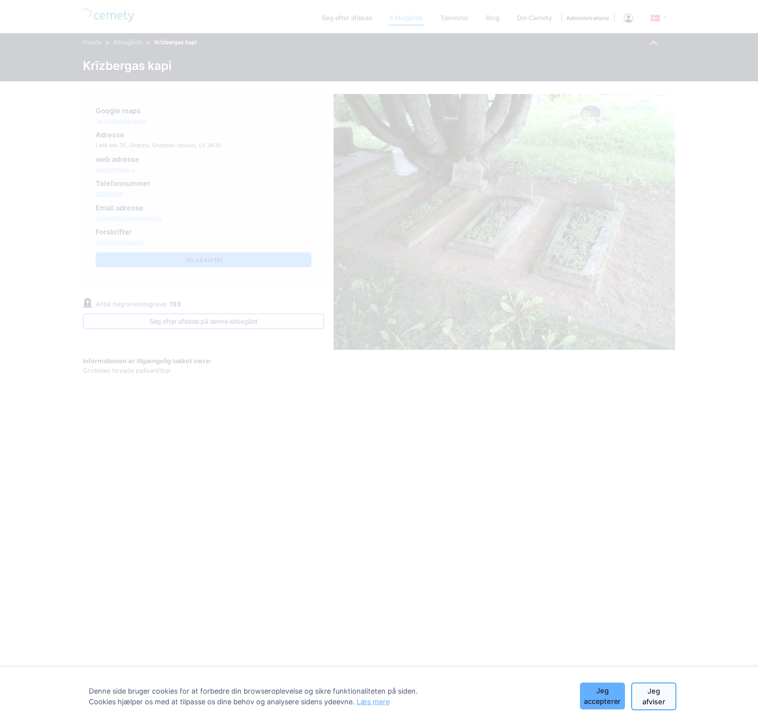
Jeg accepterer (602, 696)
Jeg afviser (653, 696)
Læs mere (373, 702)
